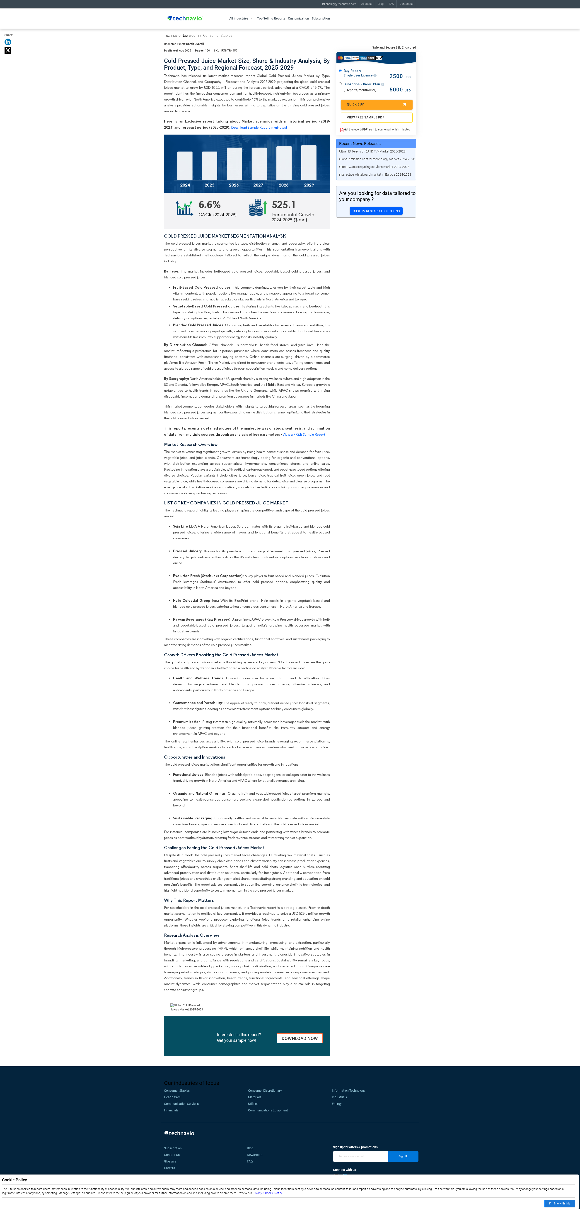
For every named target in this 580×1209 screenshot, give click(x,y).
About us (366, 3)
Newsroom (256, 1155)
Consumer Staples (217, 35)
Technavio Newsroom (181, 35)
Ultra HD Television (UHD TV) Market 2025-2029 (372, 151)
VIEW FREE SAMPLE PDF (365, 117)
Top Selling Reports (271, 18)
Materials (254, 1097)
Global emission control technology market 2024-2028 (377, 159)
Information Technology (348, 1090)
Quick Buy (355, 104)
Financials (171, 1110)
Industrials (339, 1097)
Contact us (406, 3)
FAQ (391, 3)
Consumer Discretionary (265, 1090)
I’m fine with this (559, 1203)
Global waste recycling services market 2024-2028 (374, 167)
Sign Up (403, 1156)
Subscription (321, 18)
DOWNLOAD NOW (300, 1038)
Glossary (170, 1161)
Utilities (253, 1104)
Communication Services (181, 1104)
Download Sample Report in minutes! (259, 127)
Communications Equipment (268, 1110)
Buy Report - (358, 73)
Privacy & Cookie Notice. (268, 1193)
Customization (298, 18)
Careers (169, 1168)
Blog (381, 3)
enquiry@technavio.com (340, 4)
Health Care (172, 1097)
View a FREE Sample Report (304, 434)
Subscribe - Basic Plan (362, 84)
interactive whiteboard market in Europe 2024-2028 (375, 174)
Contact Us (172, 1155)
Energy (337, 1104)
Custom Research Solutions (376, 211)
